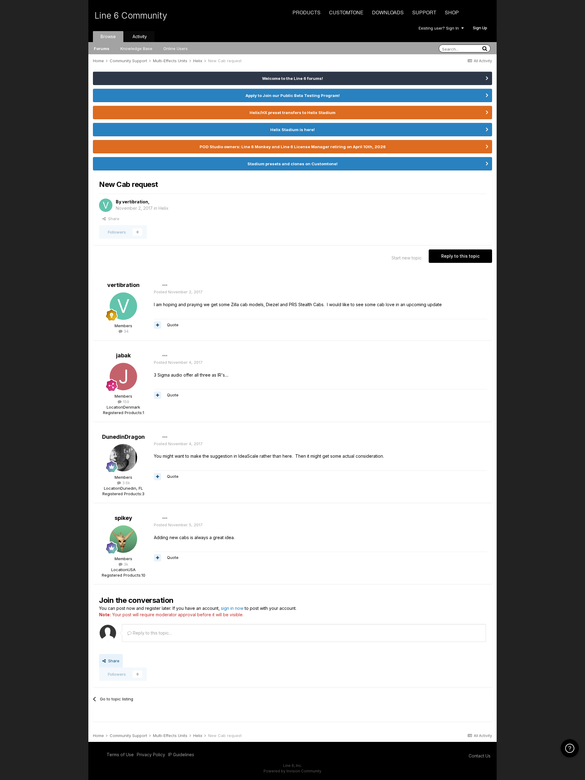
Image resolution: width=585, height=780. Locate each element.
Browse (108, 36)
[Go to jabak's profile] (123, 376)
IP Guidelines (181, 754)
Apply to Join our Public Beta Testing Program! (293, 95)
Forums (101, 48)
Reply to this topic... (152, 632)
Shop (452, 12)
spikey (123, 518)
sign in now (232, 608)
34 (125, 331)
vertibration (135, 201)
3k (125, 564)
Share (112, 218)
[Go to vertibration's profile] (105, 205)
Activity (140, 36)
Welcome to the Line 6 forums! (292, 78)
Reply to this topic (460, 256)
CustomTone (346, 12)
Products (306, 12)
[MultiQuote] (157, 325)
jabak (123, 355)
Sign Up (480, 27)
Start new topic (407, 257)
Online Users (175, 48)
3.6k (125, 482)
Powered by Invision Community (292, 771)
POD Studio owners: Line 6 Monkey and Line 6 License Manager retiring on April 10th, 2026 (293, 146)
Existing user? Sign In (440, 28)
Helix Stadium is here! (292, 129)
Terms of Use (120, 754)
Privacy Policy (151, 754)
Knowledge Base (136, 48)
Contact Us (480, 755)
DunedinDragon (123, 437)
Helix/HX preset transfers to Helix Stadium (292, 112)
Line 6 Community (130, 15)
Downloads (388, 12)
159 (125, 401)
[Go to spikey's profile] (123, 539)
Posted (178, 291)
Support (424, 12)
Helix (163, 208)
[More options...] (165, 285)
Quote (173, 324)
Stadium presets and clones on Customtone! (292, 163)
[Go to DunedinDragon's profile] (123, 457)
